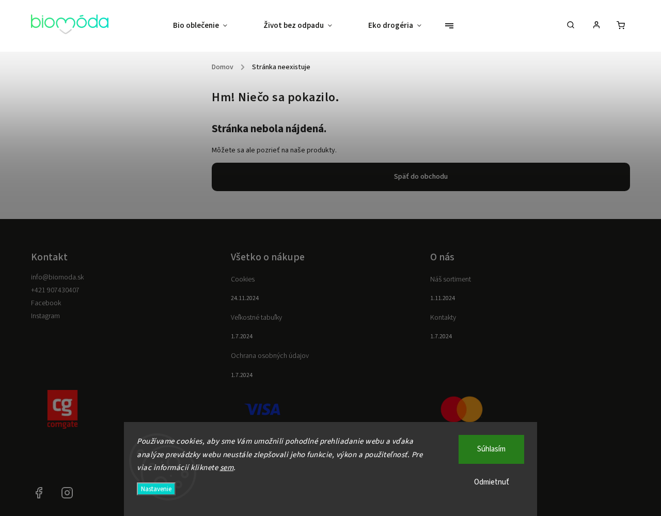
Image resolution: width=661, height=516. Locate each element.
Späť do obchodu (421, 176)
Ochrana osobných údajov (270, 356)
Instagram (45, 316)
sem (227, 467)
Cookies (243, 279)
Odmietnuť (491, 482)
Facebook (46, 303)
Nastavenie (156, 489)
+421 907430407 (55, 290)
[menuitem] (209, 26)
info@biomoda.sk (57, 277)
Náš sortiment (450, 279)
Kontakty (443, 317)
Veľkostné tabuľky (256, 317)
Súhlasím (491, 449)
